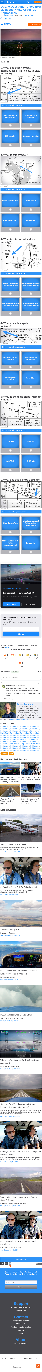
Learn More (11, 604)
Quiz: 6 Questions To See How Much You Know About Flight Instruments (10, 779)
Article (2, 852)
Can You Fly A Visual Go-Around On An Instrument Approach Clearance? (17, 1105)
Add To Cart (30, 604)
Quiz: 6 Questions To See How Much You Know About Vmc (30, 801)
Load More (21, 1259)
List (1, 894)
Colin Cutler (8, 1116)
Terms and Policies (31, 1358)
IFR (6, 1263)
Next (32, 15)
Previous (26, 15)
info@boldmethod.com (21, 1321)
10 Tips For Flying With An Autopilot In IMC (19, 887)
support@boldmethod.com (21, 1307)
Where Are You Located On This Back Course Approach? (20, 1061)
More (21, 1333)
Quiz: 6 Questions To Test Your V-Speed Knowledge (31, 778)
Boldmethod (4, 102)
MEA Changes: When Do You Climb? (16, 1015)
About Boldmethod (21, 1343)
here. (7, 648)
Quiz (1, 979)
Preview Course (34, 24)
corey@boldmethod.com (19, 719)
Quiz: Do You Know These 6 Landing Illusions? (7, 801)
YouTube (21, 1330)
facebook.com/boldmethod (21, 1327)
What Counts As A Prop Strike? (14, 844)
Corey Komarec (8, 15)
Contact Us (17, 1367)
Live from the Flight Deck (8, 57)
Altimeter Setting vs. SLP (11, 930)
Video (2, 935)
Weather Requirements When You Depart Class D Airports (18, 1198)
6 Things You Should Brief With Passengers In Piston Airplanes (20, 1153)
